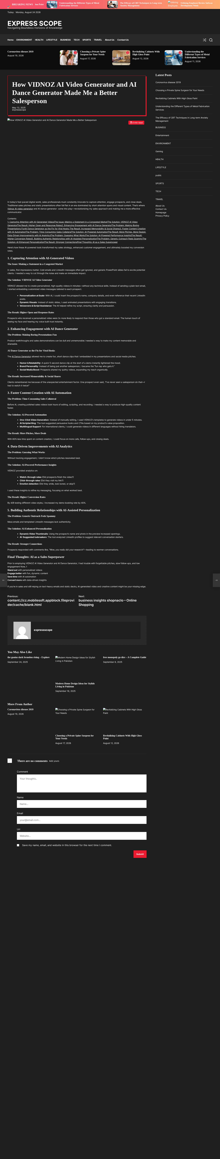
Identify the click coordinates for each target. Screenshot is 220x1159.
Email (20, 813)
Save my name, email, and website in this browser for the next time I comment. (67, 845)
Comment (22, 771)
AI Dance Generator (21, 356)
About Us (109, 39)
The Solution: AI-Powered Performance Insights (108, 235)
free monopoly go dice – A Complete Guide (124, 657)
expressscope (19, 110)
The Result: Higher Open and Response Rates (39, 225)
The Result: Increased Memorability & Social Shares (95, 228)
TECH (76, 39)
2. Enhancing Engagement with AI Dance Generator (86, 225)
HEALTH (39, 39)
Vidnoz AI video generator (20, 208)
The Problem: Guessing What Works (67, 235)
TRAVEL (98, 39)
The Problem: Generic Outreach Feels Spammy (119, 238)
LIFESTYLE (51, 39)
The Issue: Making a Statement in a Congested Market (80, 222)
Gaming (159, 151)
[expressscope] (22, 630)
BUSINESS (65, 39)
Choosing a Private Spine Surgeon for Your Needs (93, 53)
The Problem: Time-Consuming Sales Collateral (48, 232)
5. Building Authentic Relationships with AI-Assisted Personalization (64, 238)
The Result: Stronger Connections (60, 242)
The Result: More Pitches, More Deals (126, 232)
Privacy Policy (162, 215)
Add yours (54, 761)
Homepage (160, 212)
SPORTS (86, 39)
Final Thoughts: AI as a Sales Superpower (97, 242)
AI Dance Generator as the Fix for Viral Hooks (47, 228)
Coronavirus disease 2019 (20, 51)
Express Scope (34, 23)
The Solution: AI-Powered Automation (89, 232)
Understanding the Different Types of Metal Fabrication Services (197, 54)
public (158, 175)
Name (20, 797)
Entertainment (162, 135)
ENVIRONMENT (24, 39)
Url (18, 829)
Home (10, 39)
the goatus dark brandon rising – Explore (28, 657)
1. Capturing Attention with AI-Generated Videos (30, 222)
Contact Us (123, 39)
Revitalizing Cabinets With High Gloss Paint (146, 53)
